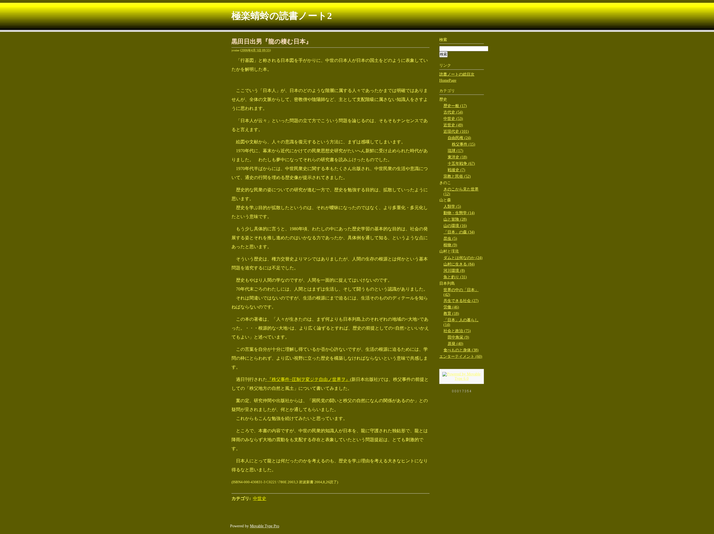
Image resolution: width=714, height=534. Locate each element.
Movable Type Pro (264, 526)
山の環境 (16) (455, 226)
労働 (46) (451, 307)
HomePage (447, 80)
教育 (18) (451, 313)
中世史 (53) (453, 119)
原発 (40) (455, 344)
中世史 (259, 498)
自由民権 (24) (459, 138)
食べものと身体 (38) (461, 350)
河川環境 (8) (454, 271)
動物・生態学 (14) (459, 213)
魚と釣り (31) (455, 277)
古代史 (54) (453, 112)
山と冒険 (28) (455, 219)
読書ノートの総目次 (456, 74)
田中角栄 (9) (458, 337)
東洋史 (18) (457, 157)
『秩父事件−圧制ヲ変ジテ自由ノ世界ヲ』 (308, 379)
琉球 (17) (455, 151)
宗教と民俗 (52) (457, 176)
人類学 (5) (452, 206)
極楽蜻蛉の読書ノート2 (281, 16)
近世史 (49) (453, 125)
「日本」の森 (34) (459, 232)
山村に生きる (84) (459, 264)
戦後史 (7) (456, 170)
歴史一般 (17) (455, 106)
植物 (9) (450, 245)
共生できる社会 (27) (461, 301)
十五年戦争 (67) (461, 163)
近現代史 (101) (456, 131)
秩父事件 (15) (463, 144)
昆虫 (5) (450, 238)
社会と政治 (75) (457, 331)
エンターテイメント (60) (460, 356)
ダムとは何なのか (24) (463, 258)
